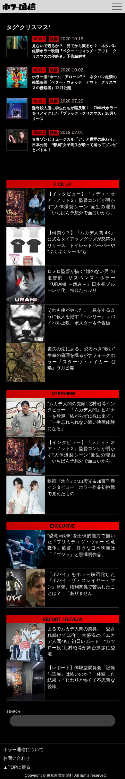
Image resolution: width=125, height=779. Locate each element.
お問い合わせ (16, 758)
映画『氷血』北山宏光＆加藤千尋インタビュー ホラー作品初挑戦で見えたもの (81, 487)
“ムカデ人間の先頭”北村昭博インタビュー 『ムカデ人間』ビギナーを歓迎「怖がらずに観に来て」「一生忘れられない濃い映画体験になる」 (81, 416)
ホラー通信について (23, 749)
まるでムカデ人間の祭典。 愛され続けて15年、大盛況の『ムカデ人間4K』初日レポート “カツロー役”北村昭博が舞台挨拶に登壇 (81, 641)
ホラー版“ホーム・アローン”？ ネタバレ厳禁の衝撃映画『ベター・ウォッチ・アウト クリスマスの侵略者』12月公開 (74, 82)
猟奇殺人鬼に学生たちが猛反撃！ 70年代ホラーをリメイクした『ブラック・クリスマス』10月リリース (74, 113)
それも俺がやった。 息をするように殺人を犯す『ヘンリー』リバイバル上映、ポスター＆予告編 (81, 316)
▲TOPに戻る (16, 767)
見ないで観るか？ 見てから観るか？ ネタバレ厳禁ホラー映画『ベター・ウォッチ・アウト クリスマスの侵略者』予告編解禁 (74, 51)
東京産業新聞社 (59, 775)
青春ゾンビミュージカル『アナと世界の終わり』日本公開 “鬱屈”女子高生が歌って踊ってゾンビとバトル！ (74, 144)
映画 (54, 39)
